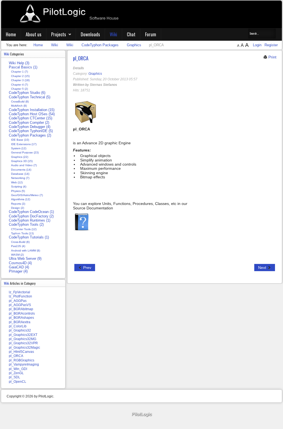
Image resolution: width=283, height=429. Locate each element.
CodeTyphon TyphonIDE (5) (31, 131)
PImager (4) (18, 271)
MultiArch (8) (19, 105)
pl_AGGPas (18, 300)
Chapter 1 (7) (19, 71)
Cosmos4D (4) (20, 263)
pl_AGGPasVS (20, 305)
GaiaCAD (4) (19, 267)
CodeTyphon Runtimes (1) (29, 220)
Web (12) (17, 182)
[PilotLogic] (141, 414)
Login (258, 45)
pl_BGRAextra (19, 322)
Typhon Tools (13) (22, 233)
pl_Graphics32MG (22, 339)
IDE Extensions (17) (23, 144)
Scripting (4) (18, 186)
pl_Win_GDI (18, 369)
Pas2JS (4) (18, 246)
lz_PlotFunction (20, 296)
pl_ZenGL (16, 373)
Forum (150, 34)
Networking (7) (20, 177)
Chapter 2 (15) (20, 76)
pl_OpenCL (17, 381)
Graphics (95, 74)
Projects (58, 34)
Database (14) (20, 173)
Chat (131, 34)
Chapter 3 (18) (20, 80)
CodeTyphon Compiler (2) (29, 123)
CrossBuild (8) (20, 101)
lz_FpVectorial (19, 292)
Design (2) (17, 207)
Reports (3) (18, 203)
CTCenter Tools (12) (23, 229)
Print (271, 57)
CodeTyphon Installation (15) (31, 110)
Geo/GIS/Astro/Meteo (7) (27, 195)
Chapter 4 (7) (19, 84)
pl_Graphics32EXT (23, 334)
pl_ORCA (80, 58)
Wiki (113, 34)
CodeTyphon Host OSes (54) (32, 114)
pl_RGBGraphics (21, 360)
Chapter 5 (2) (19, 88)
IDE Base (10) (20, 139)
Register (271, 45)
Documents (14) (21, 169)
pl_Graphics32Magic (24, 347)
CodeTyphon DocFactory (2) (31, 216)
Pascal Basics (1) (23, 67)
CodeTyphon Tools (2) (26, 225)
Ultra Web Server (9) (25, 259)
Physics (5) (18, 190)
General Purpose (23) (25, 152)
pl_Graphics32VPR (23, 343)
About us (33, 34)
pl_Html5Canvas (21, 351)
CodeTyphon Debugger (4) (29, 127)
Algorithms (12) (20, 199)
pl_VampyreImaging (24, 364)
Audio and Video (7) (24, 165)
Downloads (90, 34)
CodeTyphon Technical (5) (29, 97)
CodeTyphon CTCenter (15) (30, 118)
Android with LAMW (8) (25, 250)
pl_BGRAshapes (21, 317)
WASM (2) (17, 254)
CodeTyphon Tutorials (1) (29, 237)
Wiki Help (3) (19, 63)
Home (11, 34)
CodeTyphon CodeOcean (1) (31, 212)
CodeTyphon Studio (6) (27, 93)
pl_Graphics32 (20, 330)
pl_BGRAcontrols (22, 313)
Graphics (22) (19, 156)
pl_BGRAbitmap (21, 309)
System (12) (18, 148)
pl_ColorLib (18, 326)
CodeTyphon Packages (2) (30, 135)
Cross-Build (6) (20, 241)
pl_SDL (14, 377)
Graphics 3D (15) (22, 161)
